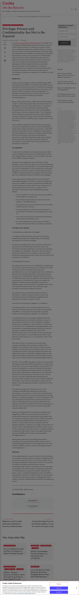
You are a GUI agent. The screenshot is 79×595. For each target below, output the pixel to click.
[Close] (76, 587)
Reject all (59, 588)
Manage (59, 584)
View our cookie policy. (19, 593)
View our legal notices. (30, 593)
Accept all (58, 592)
